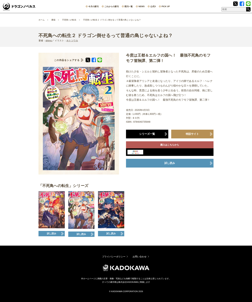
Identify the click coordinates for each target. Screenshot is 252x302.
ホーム (41, 20)
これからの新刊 (111, 6)
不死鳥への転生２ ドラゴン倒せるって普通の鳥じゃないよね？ (112, 20)
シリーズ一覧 (147, 133)
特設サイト (192, 133)
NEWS (142, 6)
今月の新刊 (93, 6)
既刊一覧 (129, 6)
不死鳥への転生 (69, 20)
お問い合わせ (140, 256)
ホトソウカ (72, 40)
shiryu (49, 40)
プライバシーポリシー (113, 256)
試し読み (169, 163)
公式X (153, 6)
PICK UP (166, 6)
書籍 (53, 20)
